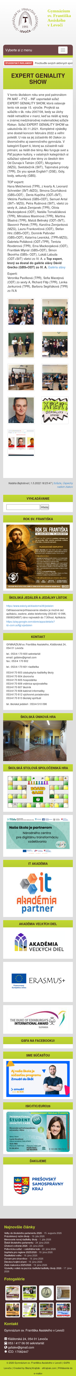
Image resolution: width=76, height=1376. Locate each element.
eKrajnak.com (49, 1368)
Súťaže (57, 483)
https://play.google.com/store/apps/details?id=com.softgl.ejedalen (30, 623)
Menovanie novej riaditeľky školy (27, 1239)
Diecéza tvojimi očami (23, 1261)
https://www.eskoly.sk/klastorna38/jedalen (30, 605)
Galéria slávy (56, 267)
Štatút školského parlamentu (26, 1242)
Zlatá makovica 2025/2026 (25, 1265)
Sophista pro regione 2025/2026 (28, 1252)
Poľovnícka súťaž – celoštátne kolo (30, 1249)
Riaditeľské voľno (20, 1255)
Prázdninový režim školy (24, 1236)
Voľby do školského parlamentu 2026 (33, 1233)
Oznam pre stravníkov (23, 1258)
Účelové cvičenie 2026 (23, 1245)
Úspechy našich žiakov (65, 484)
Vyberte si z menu (18, 49)
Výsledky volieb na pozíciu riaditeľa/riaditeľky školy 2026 (38, 1269)
